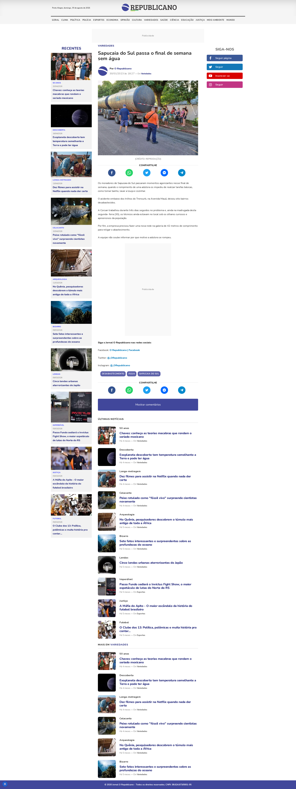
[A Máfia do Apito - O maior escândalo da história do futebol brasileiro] (71, 458)
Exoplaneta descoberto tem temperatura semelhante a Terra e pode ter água (69, 141)
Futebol (57, 518)
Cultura (137, 20)
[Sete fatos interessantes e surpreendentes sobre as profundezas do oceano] (71, 312)
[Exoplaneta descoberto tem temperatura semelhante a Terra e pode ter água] (71, 116)
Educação (187, 20)
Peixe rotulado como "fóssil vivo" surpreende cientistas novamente (69, 239)
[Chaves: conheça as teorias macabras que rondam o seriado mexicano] (71, 66)
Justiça (200, 20)
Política (75, 20)
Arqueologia (60, 279)
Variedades (151, 20)
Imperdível (58, 425)
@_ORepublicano (117, 358)
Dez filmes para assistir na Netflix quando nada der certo (70, 189)
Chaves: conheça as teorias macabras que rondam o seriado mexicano (68, 94)
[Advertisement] (148, 289)
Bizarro (57, 326)
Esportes (98, 20)
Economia (112, 20)
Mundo (230, 20)
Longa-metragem (62, 180)
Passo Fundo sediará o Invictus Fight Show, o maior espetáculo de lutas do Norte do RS (71, 436)
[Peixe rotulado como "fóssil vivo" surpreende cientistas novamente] (71, 211)
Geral (55, 20)
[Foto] (107, 435)
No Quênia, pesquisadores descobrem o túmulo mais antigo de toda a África (68, 290)
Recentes (71, 48)
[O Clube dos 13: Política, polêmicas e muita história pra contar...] (71, 505)
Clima (64, 20)
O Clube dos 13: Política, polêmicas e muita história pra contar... (70, 529)
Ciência (174, 20)
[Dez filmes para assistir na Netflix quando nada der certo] (71, 164)
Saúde (164, 20)
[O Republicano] (103, 71)
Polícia (86, 20)
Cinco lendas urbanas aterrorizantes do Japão (66, 383)
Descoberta (59, 130)
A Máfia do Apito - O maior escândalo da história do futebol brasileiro (68, 483)
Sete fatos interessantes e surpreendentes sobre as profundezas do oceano (68, 338)
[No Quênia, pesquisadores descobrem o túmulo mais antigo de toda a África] (71, 263)
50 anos (57, 83)
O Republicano (123, 68)
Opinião (125, 20)
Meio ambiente (215, 20)
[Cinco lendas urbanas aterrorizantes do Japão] (71, 359)
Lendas (56, 374)
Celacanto (58, 228)
